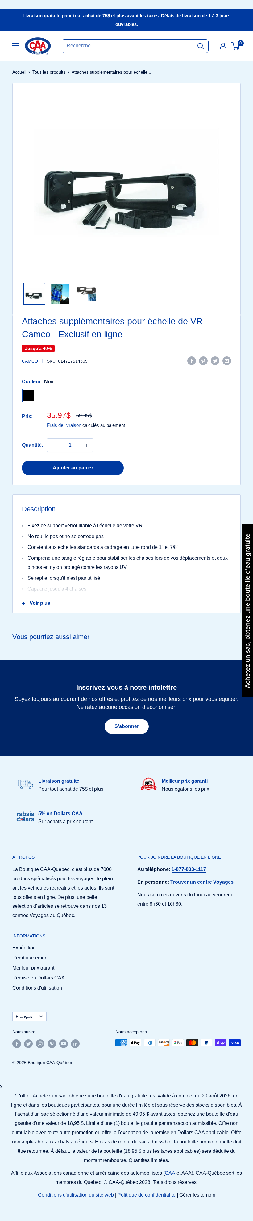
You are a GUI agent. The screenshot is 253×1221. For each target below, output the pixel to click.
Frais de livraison (64, 425)
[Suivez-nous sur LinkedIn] (75, 1043)
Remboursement (30, 957)
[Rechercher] (200, 46)
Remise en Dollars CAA (38, 977)
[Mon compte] (223, 46)
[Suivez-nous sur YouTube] (63, 1043)
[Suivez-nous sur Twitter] (28, 1043)
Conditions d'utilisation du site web (76, 1195)
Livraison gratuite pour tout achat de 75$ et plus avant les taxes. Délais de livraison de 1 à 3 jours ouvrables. (126, 20)
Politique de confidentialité (147, 1195)
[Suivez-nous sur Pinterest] (52, 1043)
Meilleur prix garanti (34, 967)
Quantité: (32, 445)
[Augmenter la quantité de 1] (86, 445)
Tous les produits (48, 71)
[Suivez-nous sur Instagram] (40, 1043)
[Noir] (28, 395)
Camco (30, 361)
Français (24, 1016)
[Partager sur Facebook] (191, 360)
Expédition (24, 947)
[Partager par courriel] (226, 360)
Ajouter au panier (73, 467)
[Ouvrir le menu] (15, 45)
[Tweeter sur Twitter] (215, 360)
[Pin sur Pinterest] (203, 360)
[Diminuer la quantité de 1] (53, 445)
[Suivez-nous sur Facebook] (16, 1043)
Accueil (19, 71)
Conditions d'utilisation (37, 988)
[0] (235, 46)
